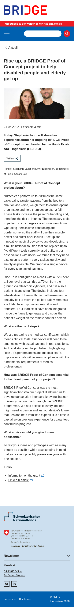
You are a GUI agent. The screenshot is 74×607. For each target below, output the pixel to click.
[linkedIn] (14, 584)
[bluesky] (6, 584)
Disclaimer (25, 599)
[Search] (67, 33)
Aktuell (13, 47)
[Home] (37, 10)
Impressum (10, 599)
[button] (6, 34)
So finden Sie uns (14, 575)
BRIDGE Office (13, 571)
